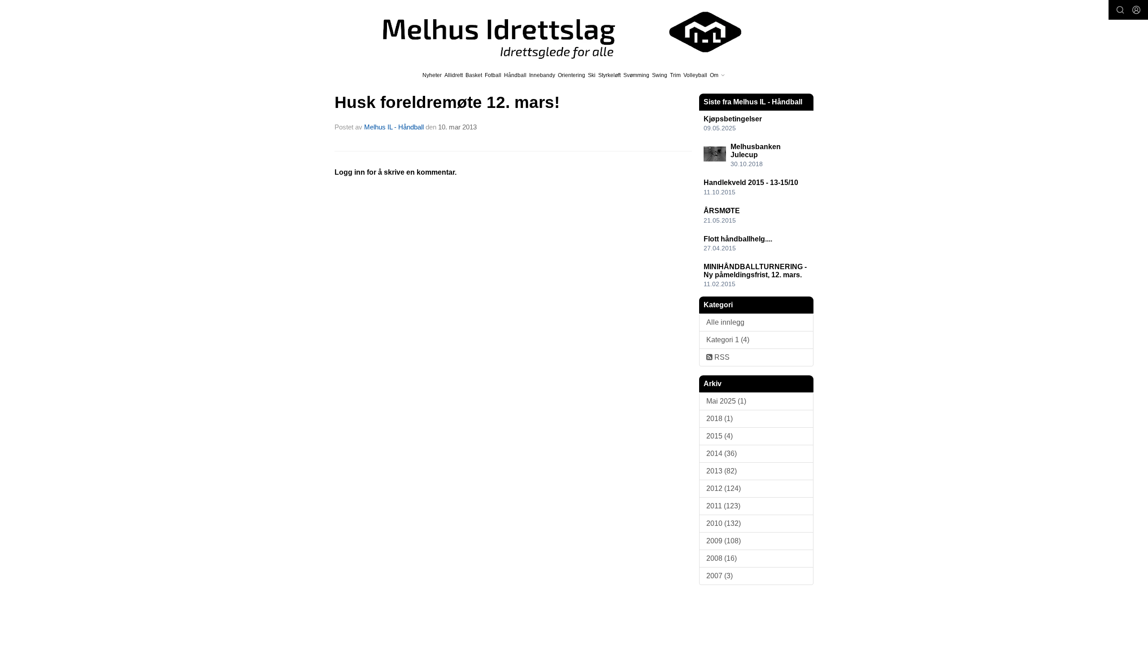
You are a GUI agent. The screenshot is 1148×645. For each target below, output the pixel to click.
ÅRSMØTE (722, 211)
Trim (675, 75)
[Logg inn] (1136, 10)
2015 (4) (719, 436)
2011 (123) (723, 506)
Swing (659, 75)
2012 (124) (723, 488)
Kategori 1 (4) (727, 340)
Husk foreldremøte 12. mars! (447, 102)
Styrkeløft (609, 75)
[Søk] (1120, 10)
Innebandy (542, 75)
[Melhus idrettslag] (551, 32)
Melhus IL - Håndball (394, 127)
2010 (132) (723, 523)
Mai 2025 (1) (726, 401)
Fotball (493, 75)
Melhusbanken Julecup (756, 151)
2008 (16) (721, 558)
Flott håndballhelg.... (738, 239)
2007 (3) (719, 576)
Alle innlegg (725, 322)
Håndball (515, 75)
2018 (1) (719, 418)
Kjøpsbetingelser (733, 119)
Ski (592, 75)
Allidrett (453, 75)
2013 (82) (721, 471)
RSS (721, 357)
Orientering (571, 75)
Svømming (636, 75)
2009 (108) (723, 541)
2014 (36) (721, 453)
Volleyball (695, 75)
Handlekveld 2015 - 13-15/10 (751, 182)
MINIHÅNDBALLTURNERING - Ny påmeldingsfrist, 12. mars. (755, 271)
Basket (473, 75)
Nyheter (432, 75)
